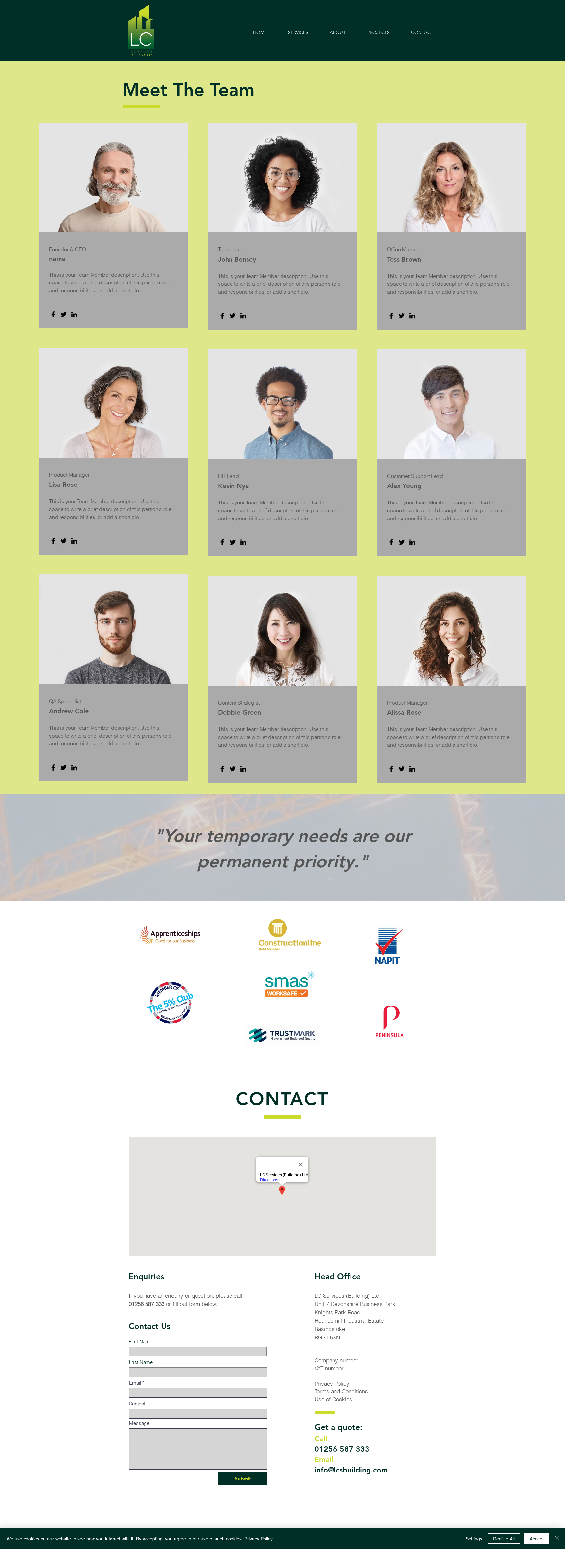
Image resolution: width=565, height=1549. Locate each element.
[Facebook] (53, 314)
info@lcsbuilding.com (351, 1469)
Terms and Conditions (341, 1391)
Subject (137, 1403)
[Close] (557, 1538)
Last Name (141, 1362)
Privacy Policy (332, 1383)
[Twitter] (64, 314)
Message (139, 1423)
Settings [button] (474, 1538)
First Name (140, 1341)
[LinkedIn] (74, 314)
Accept (537, 1538)
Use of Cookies (333, 1399)
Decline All (504, 1538)
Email (135, 1382)
